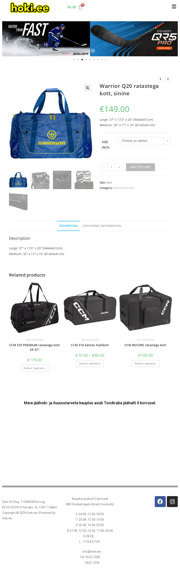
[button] (174, 6)
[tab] (68, 226)
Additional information (102, 226)
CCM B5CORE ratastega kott (145, 345)
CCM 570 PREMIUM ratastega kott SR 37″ (34, 347)
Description (68, 226)
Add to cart (140, 167)
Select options (34, 368)
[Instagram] (172, 501)
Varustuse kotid (123, 188)
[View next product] (168, 79)
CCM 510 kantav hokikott (90, 345)
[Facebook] (160, 501)
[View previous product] (160, 79)
